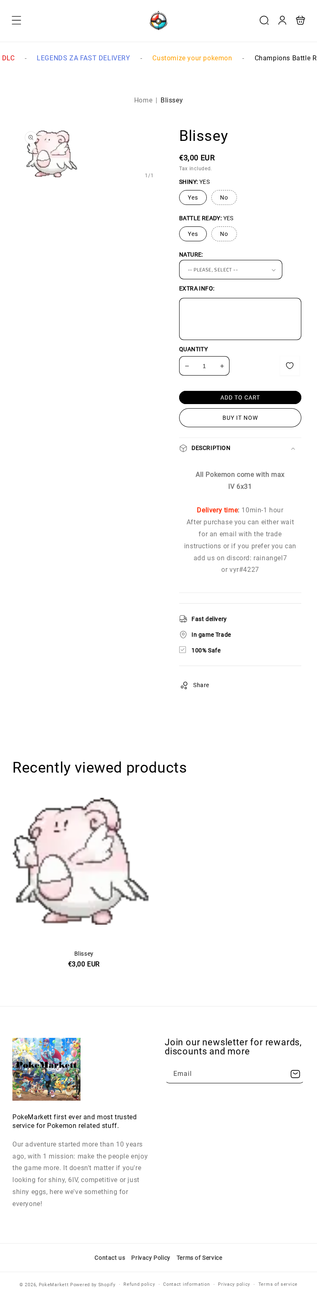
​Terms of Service (199, 1257)
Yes (193, 197)
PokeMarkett (54, 1284)
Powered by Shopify (93, 1284)
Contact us (110, 1257)
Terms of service (278, 1284)
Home (143, 100)
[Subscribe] (295, 1074)
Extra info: (196, 288)
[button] (16, 20)
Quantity (193, 349)
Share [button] (201, 685)
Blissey (84, 937)
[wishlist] (289, 365)
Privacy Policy (150, 1257)
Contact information (186, 1284)
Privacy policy (234, 1284)
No (224, 197)
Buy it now (240, 417)
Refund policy (139, 1284)
